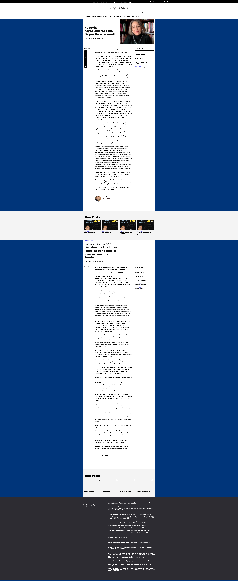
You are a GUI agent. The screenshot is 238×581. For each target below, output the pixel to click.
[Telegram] (85, 66)
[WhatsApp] (85, 57)
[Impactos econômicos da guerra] (145, 225)
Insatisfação (138, 72)
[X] (164, 2)
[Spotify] (162, 2)
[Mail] (159, 2)
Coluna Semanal (138, 53)
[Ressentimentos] (110, 225)
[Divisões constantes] (92, 225)
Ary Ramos (101, 38)
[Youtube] (167, 2)
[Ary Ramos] (98, 199)
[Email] (85, 63)
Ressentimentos (139, 58)
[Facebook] (150, 2)
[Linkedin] (156, 2)
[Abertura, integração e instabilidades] (128, 225)
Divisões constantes (140, 54)
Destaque (92, 24)
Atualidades (86, 24)
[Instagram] (153, 2)
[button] (150, 12)
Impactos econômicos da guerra (143, 68)
